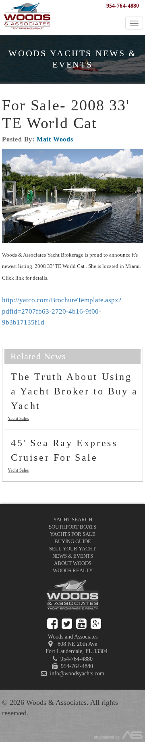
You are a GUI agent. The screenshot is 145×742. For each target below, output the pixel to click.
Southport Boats (72, 527)
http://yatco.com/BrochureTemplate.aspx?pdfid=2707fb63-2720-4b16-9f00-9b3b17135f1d (62, 311)
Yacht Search (72, 519)
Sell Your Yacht (72, 549)
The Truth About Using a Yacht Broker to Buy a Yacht (74, 391)
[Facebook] (52, 623)
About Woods (72, 563)
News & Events (72, 556)
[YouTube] (81, 623)
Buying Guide (72, 541)
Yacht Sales (18, 418)
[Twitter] (67, 623)
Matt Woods (55, 139)
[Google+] (96, 623)
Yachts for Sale (72, 534)
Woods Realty (73, 570)
